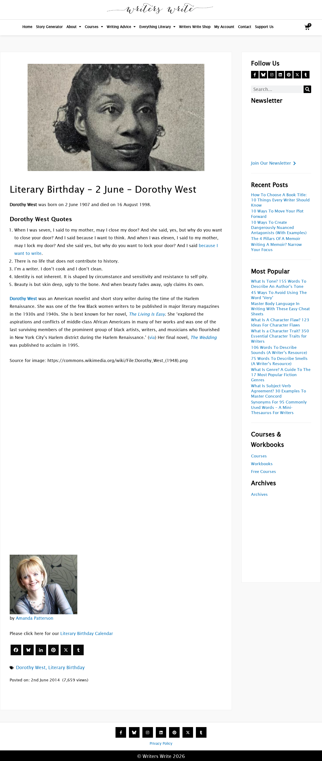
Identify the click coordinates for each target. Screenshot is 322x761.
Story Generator (49, 27)
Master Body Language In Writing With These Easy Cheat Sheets (280, 308)
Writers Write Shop (195, 27)
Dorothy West (30, 667)
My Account (224, 27)
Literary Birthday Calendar (86, 633)
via (152, 337)
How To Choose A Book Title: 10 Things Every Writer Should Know (280, 200)
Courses (92, 27)
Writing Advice (119, 27)
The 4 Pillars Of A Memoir (275, 238)
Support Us (264, 27)
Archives (259, 494)
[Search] (307, 89)
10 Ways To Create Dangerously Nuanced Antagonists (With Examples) (279, 227)
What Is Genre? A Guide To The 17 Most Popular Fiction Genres (280, 374)
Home (27, 27)
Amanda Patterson (34, 618)
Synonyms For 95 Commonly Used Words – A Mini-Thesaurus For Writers (279, 407)
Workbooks (262, 464)
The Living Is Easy (147, 314)
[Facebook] (16, 650)
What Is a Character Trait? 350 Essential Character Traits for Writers (280, 336)
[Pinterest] (53, 650)
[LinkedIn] (41, 650)
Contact (244, 27)
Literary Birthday (66, 667)
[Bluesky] (28, 650)
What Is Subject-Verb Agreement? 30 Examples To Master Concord (278, 391)
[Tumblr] (78, 650)
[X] (66, 650)
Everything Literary (155, 27)
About (71, 27)
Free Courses (263, 471)
